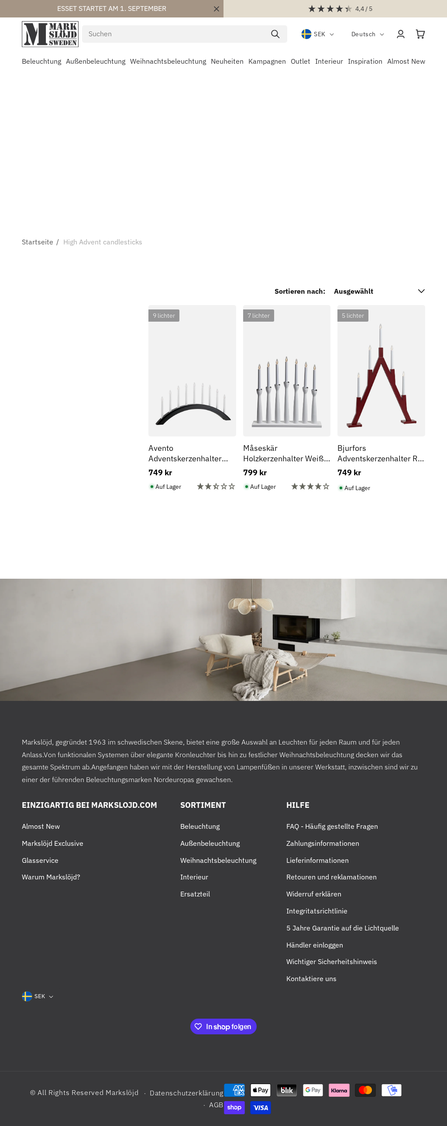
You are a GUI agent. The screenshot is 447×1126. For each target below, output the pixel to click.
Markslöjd (122, 1092)
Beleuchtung (200, 826)
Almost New (41, 826)
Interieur (194, 876)
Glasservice (40, 860)
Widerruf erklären (313, 893)
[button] (420, 34)
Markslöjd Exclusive (52, 843)
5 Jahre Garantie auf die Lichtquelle (342, 927)
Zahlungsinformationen (322, 843)
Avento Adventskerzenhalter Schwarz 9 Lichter (185, 453)
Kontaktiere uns (311, 978)
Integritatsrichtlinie (316, 910)
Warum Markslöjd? (51, 876)
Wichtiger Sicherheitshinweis (331, 961)
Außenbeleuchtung (210, 843)
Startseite (37, 241)
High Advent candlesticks (102, 241)
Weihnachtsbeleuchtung (218, 860)
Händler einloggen (314, 945)
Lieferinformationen (317, 860)
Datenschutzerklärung (187, 1092)
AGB (216, 1104)
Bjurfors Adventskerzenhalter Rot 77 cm (381, 453)
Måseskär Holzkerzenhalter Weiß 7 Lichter (286, 453)
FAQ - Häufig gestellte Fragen (332, 826)
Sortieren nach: (300, 291)
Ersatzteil (195, 893)
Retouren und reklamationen (331, 876)
